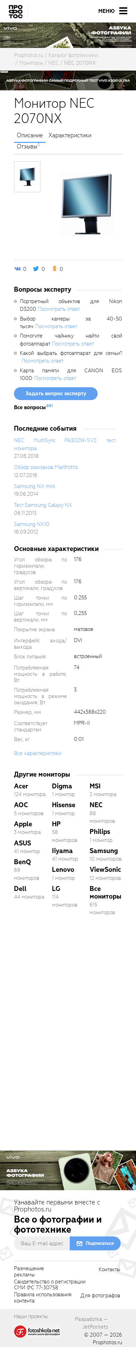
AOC (21, 805)
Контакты (109, 1270)
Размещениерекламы (29, 1272)
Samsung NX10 (32, 524)
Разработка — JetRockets (91, 1323)
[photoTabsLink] (27, 176)
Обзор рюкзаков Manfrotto (46, 467)
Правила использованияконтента (42, 1298)
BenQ (22, 862)
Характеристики (69, 135)
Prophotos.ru (107, 1342)
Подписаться (100, 1243)
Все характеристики (37, 753)
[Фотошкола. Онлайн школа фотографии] (37, 1331)
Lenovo (63, 869)
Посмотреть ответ (59, 309)
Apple (23, 824)
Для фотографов (100, 1296)
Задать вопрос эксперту (55, 393)
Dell (20, 888)
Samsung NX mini (34, 486)
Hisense (63, 805)
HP (56, 824)
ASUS (22, 843)
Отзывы (27, 147)
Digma (62, 786)
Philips (100, 831)
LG (56, 888)
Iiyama (62, 850)
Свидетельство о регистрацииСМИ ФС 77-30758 (49, 1285)
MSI (95, 786)
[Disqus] (68, 1019)
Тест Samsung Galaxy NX (43, 505)
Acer (21, 786)
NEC (96, 805)
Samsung (104, 850)
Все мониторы (105, 892)
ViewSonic (105, 869)
